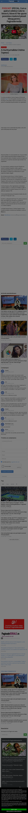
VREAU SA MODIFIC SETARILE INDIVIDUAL (14, 811)
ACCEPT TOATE (14, 809)
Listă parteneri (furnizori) (4, 806)
